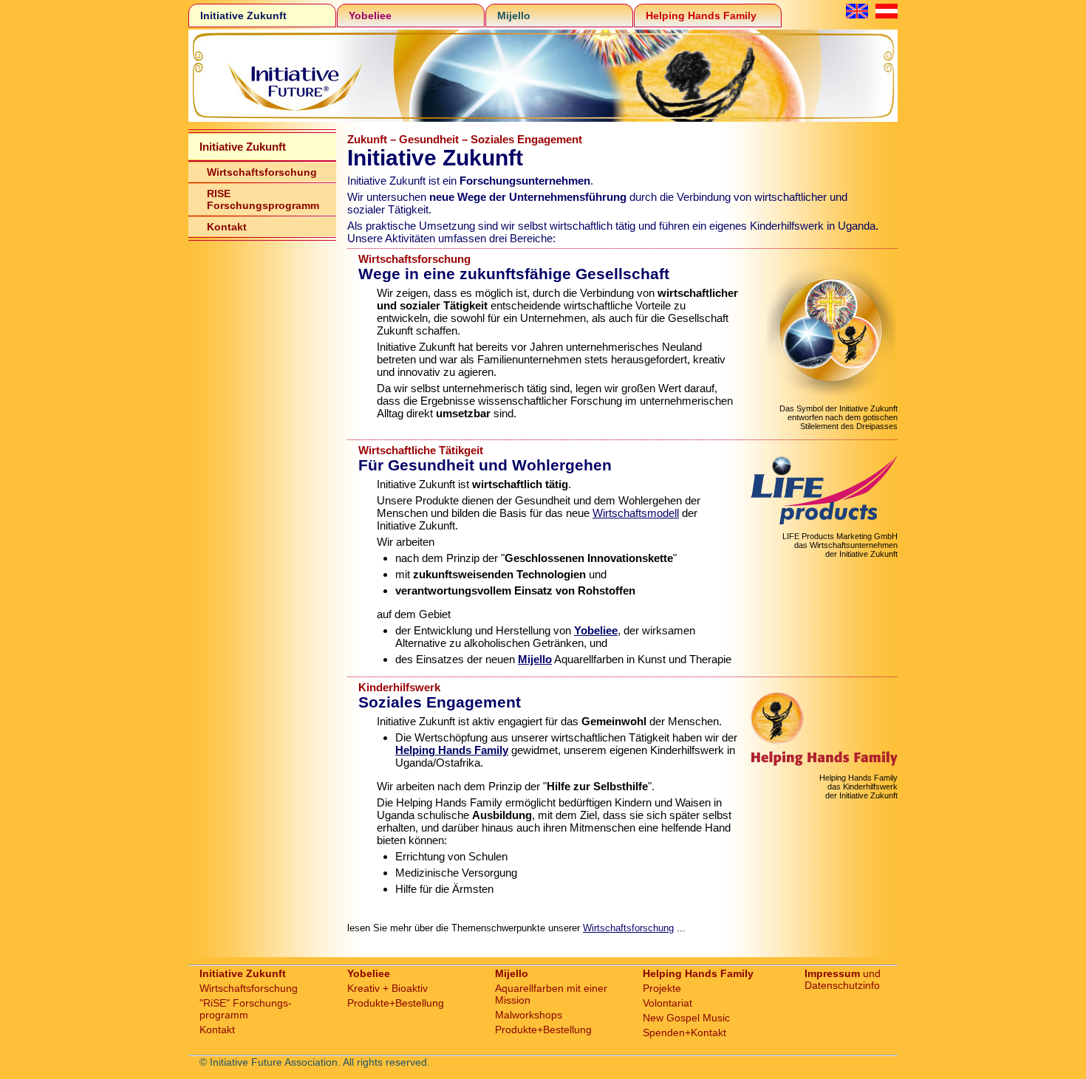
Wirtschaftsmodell (635, 513)
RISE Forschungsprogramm (263, 199)
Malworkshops (528, 1015)
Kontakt (227, 227)
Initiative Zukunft (243, 15)
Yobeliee (370, 15)
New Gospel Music (686, 1018)
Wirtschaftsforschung (262, 172)
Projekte (662, 988)
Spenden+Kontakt (684, 1032)
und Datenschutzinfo (843, 979)
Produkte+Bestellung (395, 1003)
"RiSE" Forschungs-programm (245, 1009)
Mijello (513, 15)
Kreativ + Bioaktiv (387, 988)
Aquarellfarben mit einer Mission (551, 994)
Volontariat (667, 1003)
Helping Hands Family (701, 15)
